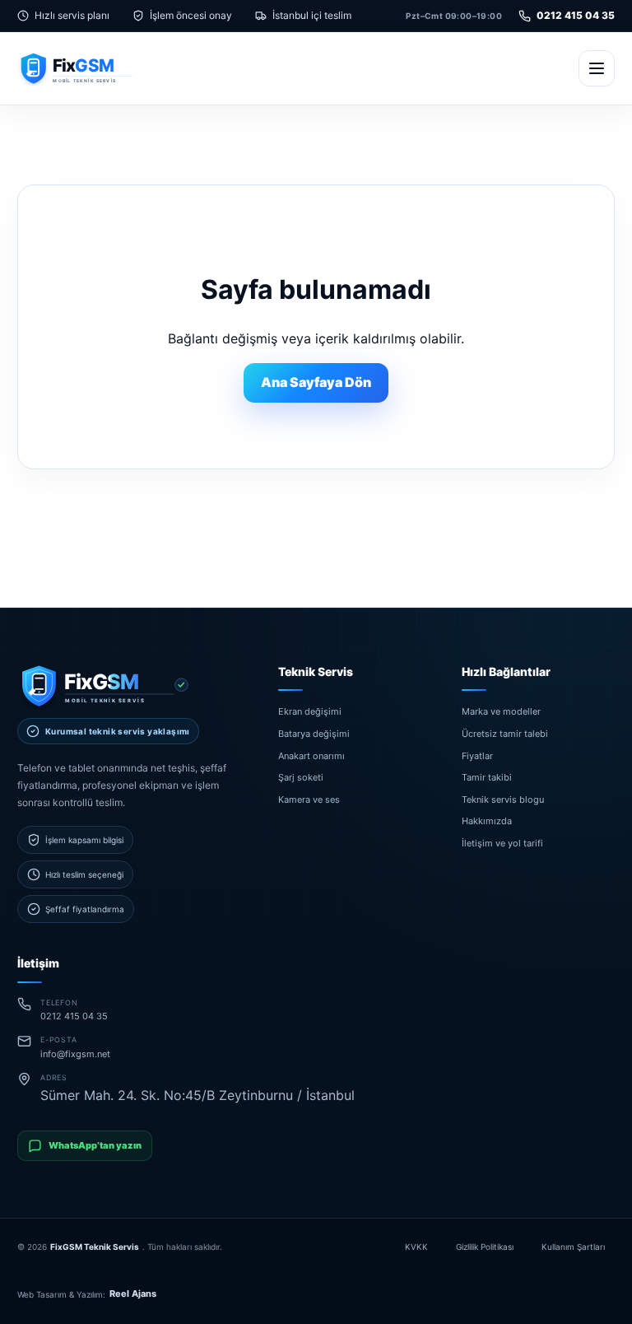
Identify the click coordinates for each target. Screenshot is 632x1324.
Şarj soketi (300, 777)
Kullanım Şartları (573, 1247)
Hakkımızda (487, 821)
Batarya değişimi (314, 733)
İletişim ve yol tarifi (502, 843)
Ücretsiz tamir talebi (505, 733)
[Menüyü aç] (597, 68)
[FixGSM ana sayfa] (97, 68)
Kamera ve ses (309, 798)
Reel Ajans (132, 1293)
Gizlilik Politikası (485, 1247)
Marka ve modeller (501, 711)
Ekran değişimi (310, 711)
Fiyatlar (477, 755)
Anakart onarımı (311, 755)
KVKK (416, 1247)
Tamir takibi (487, 777)
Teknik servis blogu (503, 798)
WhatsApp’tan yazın (95, 1145)
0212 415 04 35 (576, 15)
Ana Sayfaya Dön (316, 382)
